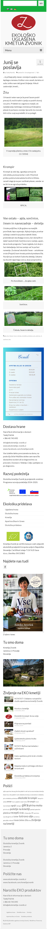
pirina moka (35, 805)
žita (26, 820)
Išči (41, 3)
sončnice (5, 339)
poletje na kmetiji (20, 809)
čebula (11, 336)
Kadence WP (6, 923)
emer (9, 801)
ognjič (13, 805)
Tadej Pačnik (10, 72)
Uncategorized (29, 72)
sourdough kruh (8, 817)
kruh (37, 802)
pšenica (38, 336)
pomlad (32, 809)
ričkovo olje (27, 813)
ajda (5, 336)
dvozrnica (6, 795)
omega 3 (19, 806)
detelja (19, 336)
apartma (8, 791)
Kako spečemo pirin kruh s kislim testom (28, 757)
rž (41, 336)
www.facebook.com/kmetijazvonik (18, 449)
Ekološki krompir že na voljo (26, 716)
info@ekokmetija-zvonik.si (14, 442)
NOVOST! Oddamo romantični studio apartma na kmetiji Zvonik (28, 699)
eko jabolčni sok (14, 795)
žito (10, 339)
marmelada (6, 806)
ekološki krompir (27, 797)
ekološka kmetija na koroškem (28, 795)
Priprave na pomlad (22, 723)
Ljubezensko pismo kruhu (25, 738)
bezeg (14, 791)
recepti (14, 812)
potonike (37, 809)
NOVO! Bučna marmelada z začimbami (26, 747)
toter (16, 816)
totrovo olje (26, 816)
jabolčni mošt (20, 802)
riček (21, 813)
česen (15, 336)
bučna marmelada (33, 791)
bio (8, 336)
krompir (31, 801)
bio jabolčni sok (22, 791)
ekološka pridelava (27, 336)
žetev (22, 820)
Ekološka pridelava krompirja (27, 776)
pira (34, 336)
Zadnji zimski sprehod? (24, 731)
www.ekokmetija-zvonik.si (14, 446)
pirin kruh (6, 809)
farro (13, 802)
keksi (25, 802)
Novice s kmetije (21, 708)
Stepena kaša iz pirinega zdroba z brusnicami (28, 767)
